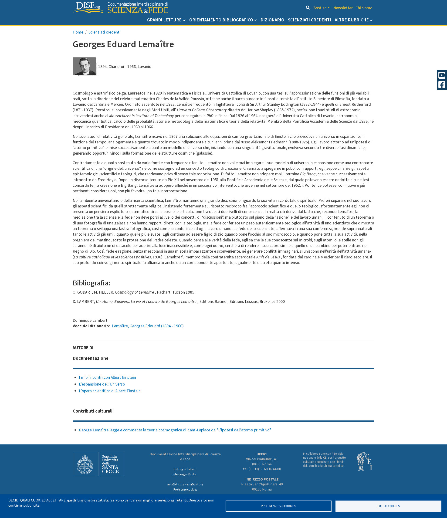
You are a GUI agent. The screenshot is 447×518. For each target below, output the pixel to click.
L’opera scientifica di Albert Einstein (110, 391)
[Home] (120, 7)
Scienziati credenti (309, 20)
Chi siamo (364, 8)
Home (78, 32)
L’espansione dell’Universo (102, 384)
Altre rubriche (352, 20)
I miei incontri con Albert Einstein (107, 377)
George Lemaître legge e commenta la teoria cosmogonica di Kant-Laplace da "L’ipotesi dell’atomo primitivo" (175, 430)
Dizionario (272, 20)
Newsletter (343, 8)
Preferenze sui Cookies (278, 506)
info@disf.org (175, 484)
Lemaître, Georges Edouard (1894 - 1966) (148, 326)
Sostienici (322, 8)
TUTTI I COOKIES (388, 506)
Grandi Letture (164, 20)
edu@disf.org (194, 484)
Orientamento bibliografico (221, 20)
